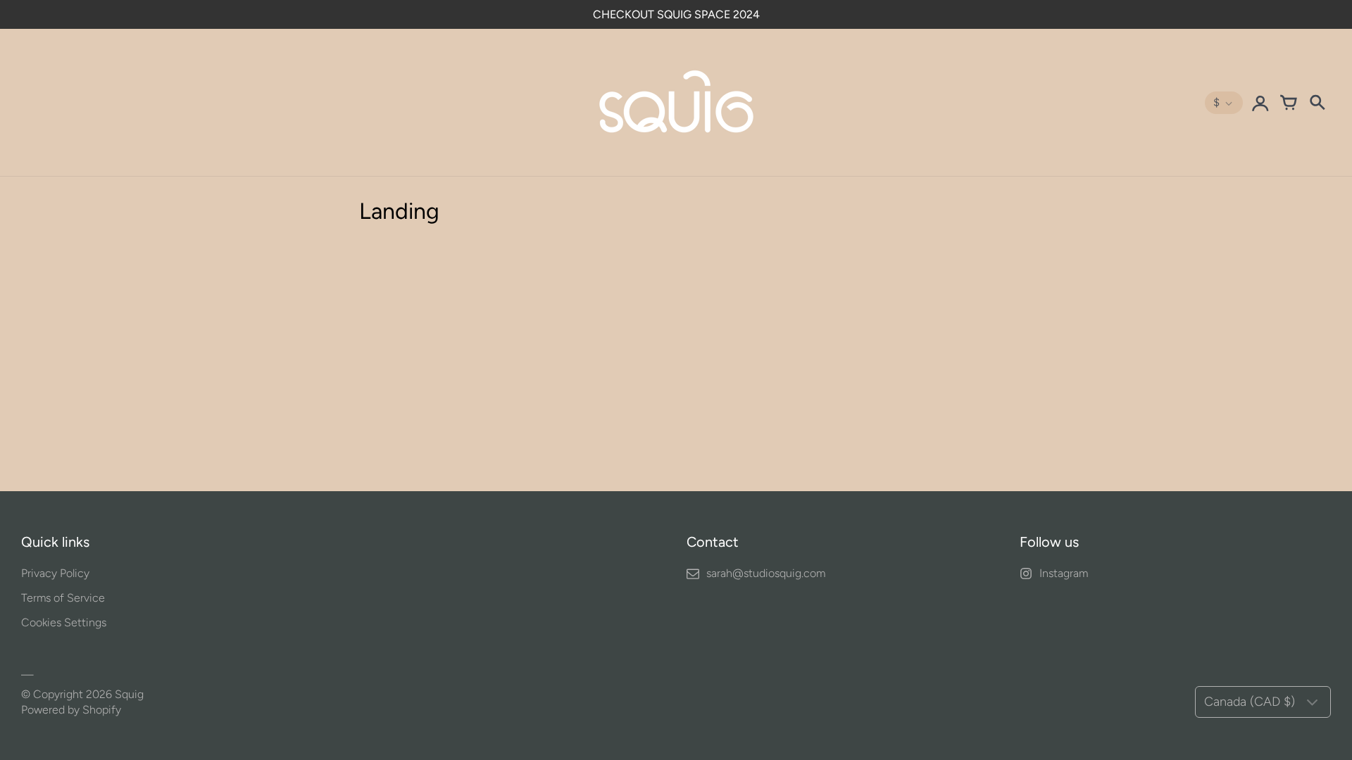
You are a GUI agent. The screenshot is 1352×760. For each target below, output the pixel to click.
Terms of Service (63, 597)
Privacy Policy (55, 573)
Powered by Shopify (71, 709)
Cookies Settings (63, 622)
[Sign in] (1260, 102)
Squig (129, 694)
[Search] (1317, 102)
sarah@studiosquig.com (765, 573)
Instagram (1063, 573)
